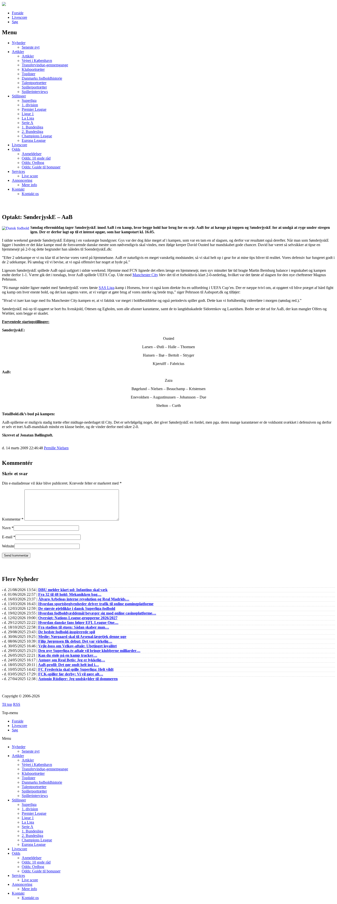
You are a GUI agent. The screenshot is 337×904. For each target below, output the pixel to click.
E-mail (7, 537)
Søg (15, 22)
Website (8, 546)
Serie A (27, 123)
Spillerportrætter (34, 87)
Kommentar (12, 519)
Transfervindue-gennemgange (45, 65)
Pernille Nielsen (56, 448)
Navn (6, 528)
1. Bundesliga (32, 127)
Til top (7, 704)
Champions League (37, 136)
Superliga (29, 100)
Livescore (19, 17)
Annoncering (22, 180)
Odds (16, 149)
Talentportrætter (34, 83)
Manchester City (145, 275)
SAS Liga (106, 288)
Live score (30, 176)
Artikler (18, 52)
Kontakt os (30, 194)
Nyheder (18, 43)
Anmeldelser (31, 154)
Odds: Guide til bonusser (41, 167)
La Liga (28, 118)
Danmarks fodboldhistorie (42, 78)
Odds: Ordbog (33, 163)
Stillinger (19, 96)
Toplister (28, 74)
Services (18, 171)
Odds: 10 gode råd (36, 158)
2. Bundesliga (32, 131)
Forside (17, 13)
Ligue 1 (28, 114)
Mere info (29, 185)
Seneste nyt (30, 47)
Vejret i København (37, 60)
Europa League (34, 140)
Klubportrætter (33, 69)
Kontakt (18, 189)
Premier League (34, 109)
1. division (30, 105)
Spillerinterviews (35, 92)
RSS (16, 704)
